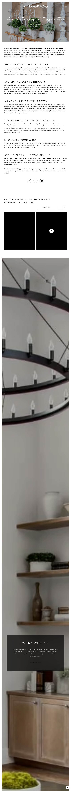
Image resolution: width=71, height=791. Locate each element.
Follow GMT (46, 207)
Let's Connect (35, 663)
